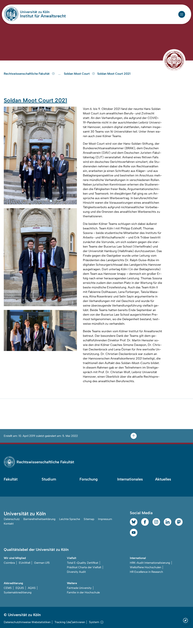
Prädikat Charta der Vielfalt (84, 567)
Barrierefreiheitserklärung (39, 519)
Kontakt (9, 523)
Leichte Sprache (69, 519)
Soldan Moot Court (77, 73)
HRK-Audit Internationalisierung (150, 562)
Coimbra (9, 562)
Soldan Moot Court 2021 (113, 73)
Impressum (105, 519)
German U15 (42, 562)
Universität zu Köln (43, 12)
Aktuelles (163, 479)
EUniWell (24, 562)
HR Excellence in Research (146, 572)
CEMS (8, 588)
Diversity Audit (76, 572)
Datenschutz (12, 519)
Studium (49, 479)
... (60, 73)
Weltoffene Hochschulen (145, 567)
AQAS (32, 588)
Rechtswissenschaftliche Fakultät (27, 73)
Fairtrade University (79, 588)
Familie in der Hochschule (83, 592)
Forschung (89, 479)
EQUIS (20, 588)
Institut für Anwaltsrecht (43, 16)
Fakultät (11, 479)
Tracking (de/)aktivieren (69, 622)
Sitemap (89, 519)
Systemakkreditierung (17, 592)
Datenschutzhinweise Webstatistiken (27, 622)
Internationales (130, 479)
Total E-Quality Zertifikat (82, 562)
